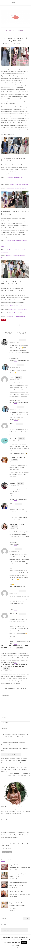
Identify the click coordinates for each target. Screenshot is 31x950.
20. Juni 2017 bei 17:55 (15, 409)
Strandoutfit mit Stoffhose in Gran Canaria (16, 240)
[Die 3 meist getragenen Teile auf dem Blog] (15, 56)
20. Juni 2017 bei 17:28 (14, 379)
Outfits (22, 30)
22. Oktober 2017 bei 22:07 (6, 649)
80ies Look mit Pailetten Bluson (13, 305)
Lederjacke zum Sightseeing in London (16, 188)
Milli (11, 377)
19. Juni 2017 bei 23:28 (14, 342)
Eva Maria (13, 613)
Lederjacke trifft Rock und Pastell (18, 184)
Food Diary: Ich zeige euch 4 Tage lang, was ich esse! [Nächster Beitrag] (17, 774)
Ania (11, 503)
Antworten (22, 340)
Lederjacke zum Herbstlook (16, 181)
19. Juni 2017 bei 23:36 (15, 367)
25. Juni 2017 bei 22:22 (14, 485)
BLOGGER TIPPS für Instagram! (18, 499)
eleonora (13, 340)
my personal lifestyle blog (22, 360)
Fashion (8, 30)
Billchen (13, 438)
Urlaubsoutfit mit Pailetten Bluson (15, 316)
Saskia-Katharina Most (18, 524)
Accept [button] (24, 942)
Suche (26, 918)
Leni (11, 549)
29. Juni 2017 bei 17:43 (14, 551)
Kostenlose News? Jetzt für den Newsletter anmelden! (15, 844)
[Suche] (29, 3)
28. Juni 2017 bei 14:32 (14, 528)
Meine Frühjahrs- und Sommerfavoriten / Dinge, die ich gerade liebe (20, 894)
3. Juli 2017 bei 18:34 (14, 616)
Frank (12, 423)
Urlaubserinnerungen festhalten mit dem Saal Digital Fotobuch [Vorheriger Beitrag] (14, 769)
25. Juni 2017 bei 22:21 (14, 461)
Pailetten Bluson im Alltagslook (17, 312)
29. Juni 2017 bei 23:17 (14, 593)
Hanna (24, 44)
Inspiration (16, 30)
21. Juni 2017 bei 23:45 (14, 426)
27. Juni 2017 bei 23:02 (14, 506)
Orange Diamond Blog (18, 457)
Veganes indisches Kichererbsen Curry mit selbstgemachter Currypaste (19, 905)
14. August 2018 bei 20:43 (6, 670)
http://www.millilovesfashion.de (19, 402)
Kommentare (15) (15, 325)
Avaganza (13, 591)
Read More (15, 945)
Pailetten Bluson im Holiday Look (17, 309)
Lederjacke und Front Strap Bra (13, 177)
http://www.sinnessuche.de (17, 586)
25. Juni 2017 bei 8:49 (14, 440)
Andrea (12, 483)
